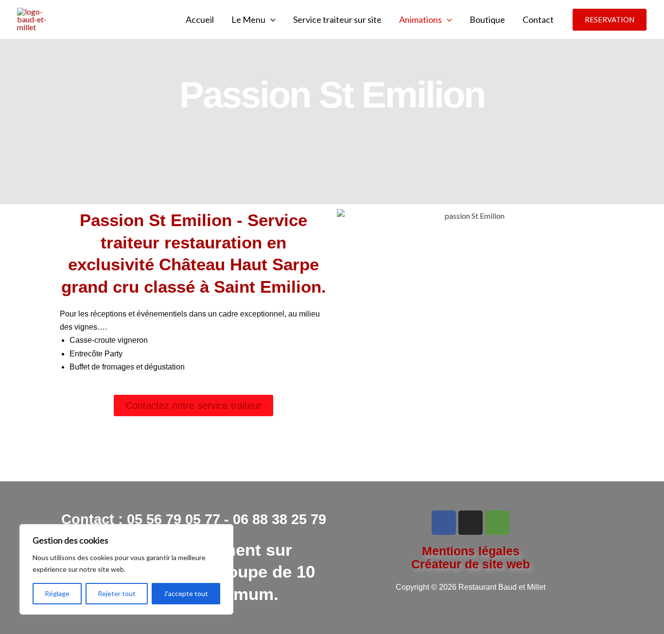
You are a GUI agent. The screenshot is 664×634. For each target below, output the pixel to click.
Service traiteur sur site (337, 19)
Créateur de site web (470, 564)
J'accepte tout (186, 593)
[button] (270, 19)
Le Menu (248, 19)
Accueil (200, 19)
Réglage (57, 593)
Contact (538, 19)
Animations (420, 19)
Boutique (487, 19)
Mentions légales (471, 551)
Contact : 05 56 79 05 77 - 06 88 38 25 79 (193, 519)
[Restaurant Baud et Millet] (34, 18)
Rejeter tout (117, 593)
